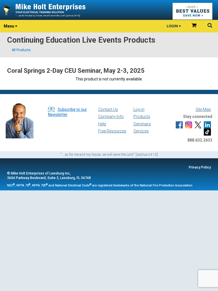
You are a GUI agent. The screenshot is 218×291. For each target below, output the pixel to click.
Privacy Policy (200, 167)
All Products (21, 50)
